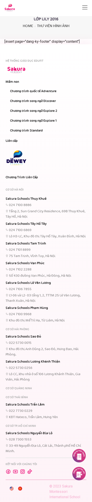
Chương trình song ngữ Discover (33, 101)
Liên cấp (12, 141)
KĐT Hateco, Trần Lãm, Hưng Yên (33, 417)
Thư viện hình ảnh (53, 26)
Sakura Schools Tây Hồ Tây (26, 223)
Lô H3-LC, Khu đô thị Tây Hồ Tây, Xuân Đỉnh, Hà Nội (47, 236)
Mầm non (12, 82)
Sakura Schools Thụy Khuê (26, 198)
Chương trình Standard (26, 130)
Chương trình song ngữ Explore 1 (33, 120)
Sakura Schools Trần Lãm (25, 404)
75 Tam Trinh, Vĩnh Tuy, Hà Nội (32, 256)
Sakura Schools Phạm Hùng (27, 308)
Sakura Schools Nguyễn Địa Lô (29, 433)
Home (28, 26)
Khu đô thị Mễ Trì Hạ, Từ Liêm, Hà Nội (37, 320)
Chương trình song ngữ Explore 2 (33, 111)
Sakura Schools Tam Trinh (26, 243)
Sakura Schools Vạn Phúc (25, 263)
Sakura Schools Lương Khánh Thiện (33, 361)
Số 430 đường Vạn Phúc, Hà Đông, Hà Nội (40, 275)
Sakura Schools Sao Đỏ (23, 336)
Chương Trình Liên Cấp (22, 177)
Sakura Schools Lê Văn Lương (28, 283)
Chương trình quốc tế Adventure (33, 91)
